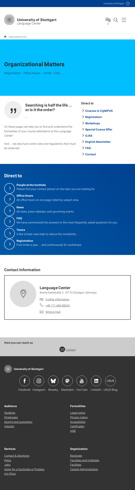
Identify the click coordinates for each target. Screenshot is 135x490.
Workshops (92, 123)
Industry (9, 426)
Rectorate (76, 455)
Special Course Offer (98, 129)
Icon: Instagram (39, 381)
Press (7, 460)
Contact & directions (16, 455)
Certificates (77, 426)
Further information (57, 299)
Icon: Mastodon (67, 381)
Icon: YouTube (81, 381)
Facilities (75, 464)
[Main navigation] (124, 19)
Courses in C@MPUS (99, 111)
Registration (93, 117)
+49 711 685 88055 (58, 305)
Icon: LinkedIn (96, 381)
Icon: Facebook (24, 381)
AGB (73, 431)
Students (9, 412)
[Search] (115, 19)
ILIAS (88, 135)
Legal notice (77, 412)
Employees (11, 417)
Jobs (7, 464)
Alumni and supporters (18, 422)
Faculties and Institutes (84, 460)
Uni (114, 3)
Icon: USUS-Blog (110, 381)
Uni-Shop (10, 473)
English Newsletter (98, 141)
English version (5, 36)
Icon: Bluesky (53, 381)
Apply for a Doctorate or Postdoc (24, 469)
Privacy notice (79, 417)
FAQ (88, 148)
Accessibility (78, 422)
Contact (90, 154)
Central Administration (84, 469)
